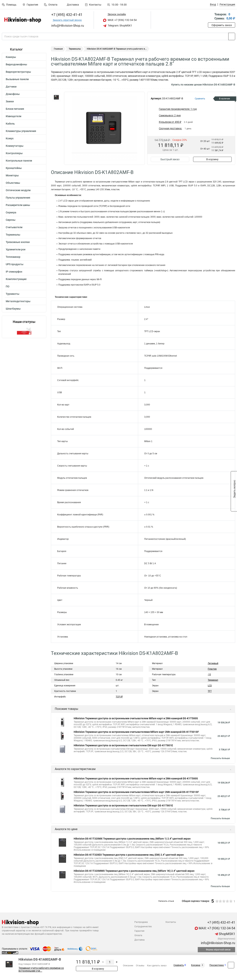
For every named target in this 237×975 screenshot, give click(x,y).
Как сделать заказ (156, 965)
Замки (10, 101)
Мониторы (12, 175)
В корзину (212, 159)
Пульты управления (18, 197)
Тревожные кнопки (18, 242)
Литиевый (213, 663)
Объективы (13, 182)
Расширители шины (18, 205)
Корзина (195, 965)
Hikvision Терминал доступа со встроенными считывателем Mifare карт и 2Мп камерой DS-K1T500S (136, 718)
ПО (7, 286)
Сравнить (178, 965)
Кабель (10, 123)
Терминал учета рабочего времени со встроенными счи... (41, 969)
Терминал (213, 680)
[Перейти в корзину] (210, 17)
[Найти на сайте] (231, 36)
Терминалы (13, 234)
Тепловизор (13, 256)
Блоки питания (15, 108)
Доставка (72, 4)
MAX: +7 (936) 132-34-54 (122, 20)
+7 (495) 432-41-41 (66, 14)
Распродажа (141, 922)
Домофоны (13, 94)
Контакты (95, 4)
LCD (210, 685)
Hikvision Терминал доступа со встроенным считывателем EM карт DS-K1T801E (123, 745)
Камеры (11, 57)
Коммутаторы (14, 145)
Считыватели (14, 227)
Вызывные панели (17, 79)
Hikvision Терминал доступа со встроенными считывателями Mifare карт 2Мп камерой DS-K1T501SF (136, 731)
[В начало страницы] (231, 965)
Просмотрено (216, 965)
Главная (58, 49)
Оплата (52, 4)
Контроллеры (14, 153)
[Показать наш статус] (24, 331)
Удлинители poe (16, 249)
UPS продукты (14, 264)
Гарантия (32, 4)
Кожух (10, 138)
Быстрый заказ (170, 159)
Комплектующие (16, 279)
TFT (210, 691)
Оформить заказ (221, 25)
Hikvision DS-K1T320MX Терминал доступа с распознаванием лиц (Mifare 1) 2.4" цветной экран (132, 838)
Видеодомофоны (16, 64)
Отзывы (140, 965)
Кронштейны (14, 168)
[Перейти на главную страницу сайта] (23, 20)
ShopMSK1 (226, 934)
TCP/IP (119, 696)
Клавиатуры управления (21, 131)
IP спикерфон (14, 271)
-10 (209, 674)
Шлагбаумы (13, 308)
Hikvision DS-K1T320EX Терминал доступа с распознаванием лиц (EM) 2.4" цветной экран (129, 854)
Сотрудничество (143, 926)
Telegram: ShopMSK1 (119, 25)
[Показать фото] (56, 97)
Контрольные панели (19, 160)
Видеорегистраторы (18, 71)
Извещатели (13, 116)
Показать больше (220, 758)
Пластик (212, 669)
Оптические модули (18, 190)
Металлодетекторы (18, 301)
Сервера (11, 212)
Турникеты (12, 293)
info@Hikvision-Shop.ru (217, 943)
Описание (128, 965)
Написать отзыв (166, 901)
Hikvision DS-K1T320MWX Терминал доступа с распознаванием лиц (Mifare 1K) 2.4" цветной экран (134, 870)
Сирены (10, 219)
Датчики (11, 86)
